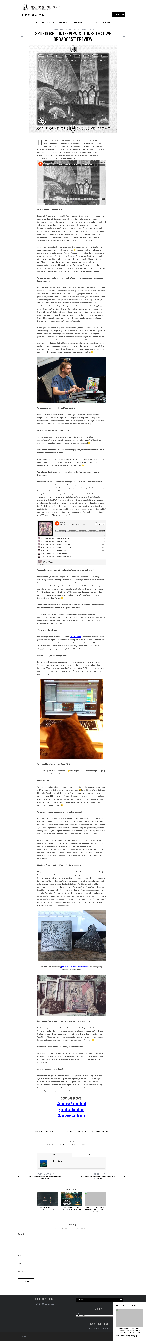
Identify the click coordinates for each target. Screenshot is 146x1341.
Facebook (49, 1144)
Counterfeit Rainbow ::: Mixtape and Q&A (48, 1208)
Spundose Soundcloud (71, 1103)
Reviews (63, 22)
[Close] (117, 1305)
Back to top (24, 1336)
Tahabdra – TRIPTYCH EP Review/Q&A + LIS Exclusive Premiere (95, 1209)
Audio (52, 22)
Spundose (70, 1131)
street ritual (82, 1131)
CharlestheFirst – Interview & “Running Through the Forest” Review (44, 1176)
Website (20, 1272)
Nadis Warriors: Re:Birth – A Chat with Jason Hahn (71, 1208)
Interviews (76, 22)
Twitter (61, 1144)
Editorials (91, 22)
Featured (69, 29)
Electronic (38, 1131)
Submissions (107, 22)
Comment (21, 1234)
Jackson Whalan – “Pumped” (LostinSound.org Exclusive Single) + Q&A (98, 1176)
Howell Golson (75, 637)
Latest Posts (89, 1155)
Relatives (60, 1131)
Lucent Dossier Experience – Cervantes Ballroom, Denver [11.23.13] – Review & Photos (130, 1330)
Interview (49, 1131)
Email (95, 1144)
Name (19, 1256)
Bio (54, 1155)
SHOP (43, 22)
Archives (79, 1313)
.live (34, 22)
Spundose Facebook (71, 1109)
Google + (73, 1144)
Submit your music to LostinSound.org (99, 1328)
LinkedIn (85, 1144)
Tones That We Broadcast (99, 1131)
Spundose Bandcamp (71, 1115)
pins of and (75, 966)
